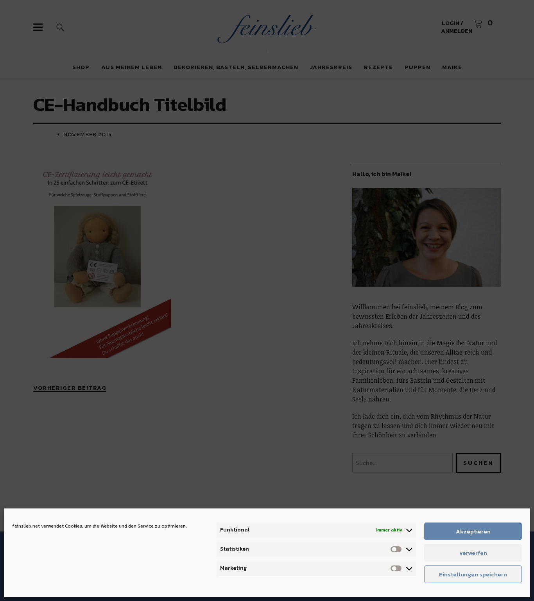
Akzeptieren (473, 531)
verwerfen (473, 552)
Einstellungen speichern (473, 574)
